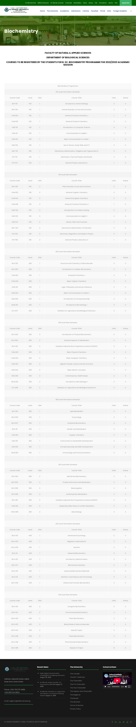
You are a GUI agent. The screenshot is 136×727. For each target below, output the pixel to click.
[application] (117, 680)
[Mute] (126, 687)
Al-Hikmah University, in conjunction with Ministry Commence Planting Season (52, 694)
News (85, 3)
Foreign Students (120, 11)
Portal (102, 11)
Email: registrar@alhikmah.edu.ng (17, 701)
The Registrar (75, 695)
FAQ (116, 3)
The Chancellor (76, 681)
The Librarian (75, 702)
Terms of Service (76, 705)
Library (91, 3)
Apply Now (125, 3)
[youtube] (127, 722)
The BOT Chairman (77, 677)
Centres (86, 11)
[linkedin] (120, 722)
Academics (64, 11)
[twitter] (124, 722)
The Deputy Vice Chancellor (81, 691)
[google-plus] (116, 722)
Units (109, 11)
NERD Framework (43, 3)
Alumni (111, 3)
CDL (96, 3)
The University (52, 11)
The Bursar (74, 698)
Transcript (68, 3)
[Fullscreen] (129, 687)
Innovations (103, 3)
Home (42, 11)
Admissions (76, 11)
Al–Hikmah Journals (57, 3)
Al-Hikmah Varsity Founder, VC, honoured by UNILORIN (50, 683)
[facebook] (112, 722)
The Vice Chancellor (78, 688)
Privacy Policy (75, 709)
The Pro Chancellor (77, 684)
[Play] (105, 687)
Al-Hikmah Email (30, 3)
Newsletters (77, 3)
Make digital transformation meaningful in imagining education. (52, 674)
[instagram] (131, 722)
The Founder (75, 674)
